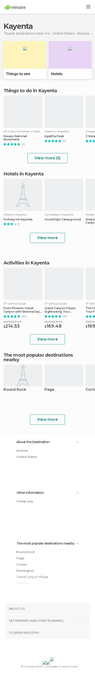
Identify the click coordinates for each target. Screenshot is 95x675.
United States (26, 457)
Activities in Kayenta (26, 263)
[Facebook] (40, 648)
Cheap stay (24, 501)
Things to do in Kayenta (30, 90)
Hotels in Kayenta (23, 174)
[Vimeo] (52, 648)
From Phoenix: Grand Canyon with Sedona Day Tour (21, 310)
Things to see (18, 74)
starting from (12, 321)
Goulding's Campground (63, 219)
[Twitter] (46, 648)
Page (49, 390)
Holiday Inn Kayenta (18, 219)
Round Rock (14, 390)
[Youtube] (58, 648)
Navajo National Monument (15, 138)
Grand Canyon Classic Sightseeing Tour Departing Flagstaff (60, 310)
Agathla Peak (54, 136)
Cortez (21, 564)
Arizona (22, 450)
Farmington (25, 570)
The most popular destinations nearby (38, 357)
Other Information (30, 493)
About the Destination (33, 442)
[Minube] (15, 7)
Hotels (56, 74)
